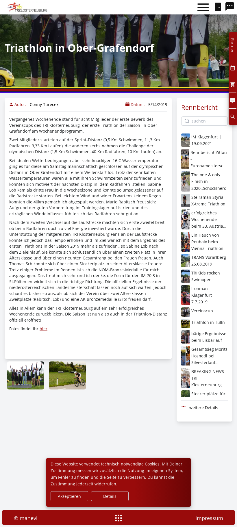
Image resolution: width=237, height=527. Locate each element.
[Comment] (232, 100)
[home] (28, 7)
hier (43, 328)
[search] (231, 7)
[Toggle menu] (203, 7)
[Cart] (232, 84)
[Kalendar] (232, 68)
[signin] (218, 7)
